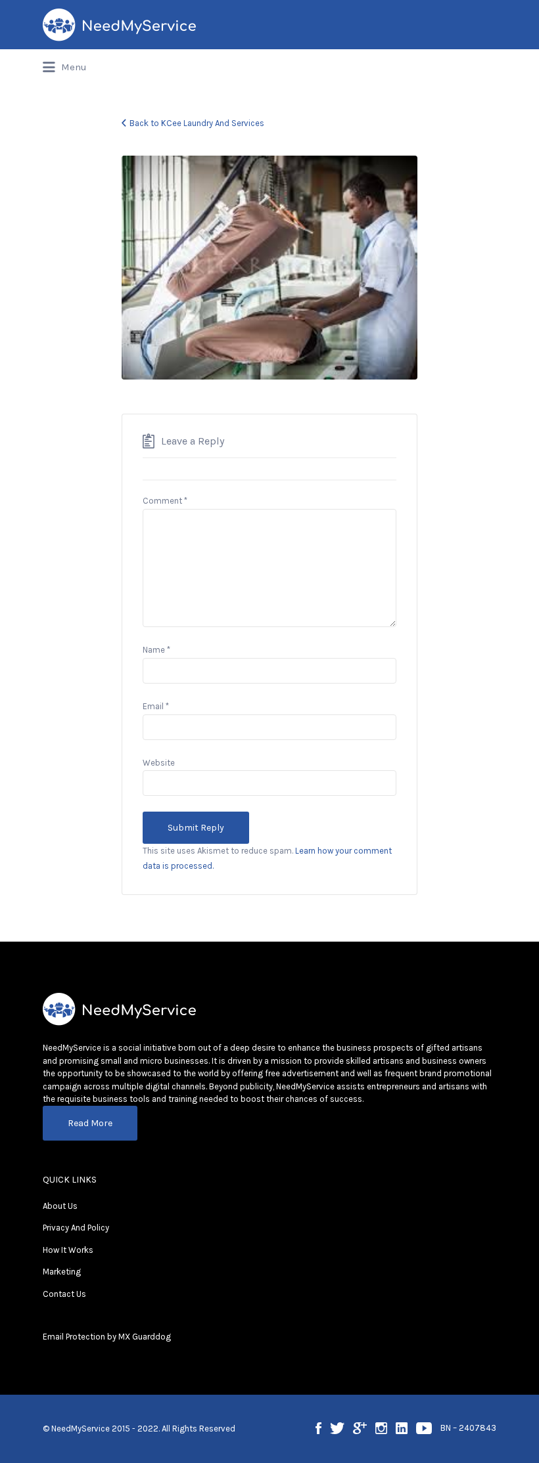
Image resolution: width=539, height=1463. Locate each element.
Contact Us (64, 1294)
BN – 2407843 (468, 1428)
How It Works (68, 1250)
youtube (424, 1428)
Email (156, 706)
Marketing (62, 1272)
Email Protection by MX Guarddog (107, 1337)
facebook (318, 1428)
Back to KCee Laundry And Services (196, 123)
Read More (90, 1123)
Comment (165, 501)
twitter (337, 1428)
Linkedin (402, 1428)
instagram (381, 1428)
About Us (60, 1206)
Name (156, 650)
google (360, 1428)
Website (159, 763)
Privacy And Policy (76, 1228)
